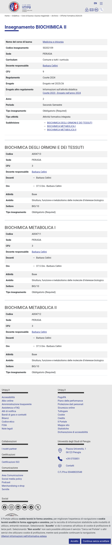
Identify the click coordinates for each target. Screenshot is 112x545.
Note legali (7, 428)
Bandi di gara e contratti (14, 414)
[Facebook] (5, 507)
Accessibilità (8, 397)
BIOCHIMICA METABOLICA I (61, 126)
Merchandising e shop (13, 485)
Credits (61, 418)
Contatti (70, 465)
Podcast (6, 482)
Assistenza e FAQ (11, 407)
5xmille (5, 489)
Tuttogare (63, 411)
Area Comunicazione (12, 475)
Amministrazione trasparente (17, 404)
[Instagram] (11, 507)
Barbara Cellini (50, 65)
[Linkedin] (18, 507)
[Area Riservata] (87, 10)
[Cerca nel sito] (101, 10)
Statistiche (63, 428)
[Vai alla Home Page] (20, 6)
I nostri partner (9, 448)
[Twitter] (38, 507)
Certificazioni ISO (10, 462)
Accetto (74, 541)
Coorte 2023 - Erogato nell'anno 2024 (62, 93)
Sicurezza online (66, 407)
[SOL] (96, 10)
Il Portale (62, 421)
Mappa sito (63, 425)
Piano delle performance (70, 400)
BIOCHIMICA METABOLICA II (61, 129)
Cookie (61, 414)
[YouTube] (25, 507)
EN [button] (95, 3)
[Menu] (101, 3)
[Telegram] (31, 507)
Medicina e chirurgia (53, 42)
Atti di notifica (9, 411)
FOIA (4, 425)
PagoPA (62, 397)
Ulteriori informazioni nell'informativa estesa (24, 536)
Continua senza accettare (96, 541)
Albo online (7, 400)
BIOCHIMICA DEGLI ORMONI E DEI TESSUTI (69, 122)
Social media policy (12, 478)
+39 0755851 (73, 458)
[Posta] (91, 10)
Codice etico (8, 421)
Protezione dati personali (70, 404)
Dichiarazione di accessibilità (73, 432)
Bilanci (5, 418)
